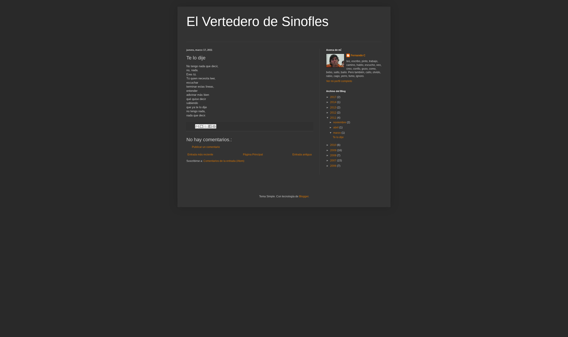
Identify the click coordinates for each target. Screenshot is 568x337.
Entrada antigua (302, 154)
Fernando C (358, 55)
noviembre (340, 122)
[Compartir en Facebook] (210, 126)
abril (336, 127)
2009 (333, 150)
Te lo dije (338, 137)
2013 (333, 107)
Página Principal (253, 154)
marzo (337, 132)
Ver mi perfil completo (339, 81)
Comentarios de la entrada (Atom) (223, 161)
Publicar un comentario (206, 147)
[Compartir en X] (205, 126)
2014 (333, 102)
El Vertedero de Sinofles (257, 21)
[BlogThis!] (201, 126)
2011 (333, 117)
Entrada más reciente (200, 154)
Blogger (303, 196)
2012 (333, 112)
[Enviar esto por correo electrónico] (197, 126)
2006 (333, 165)
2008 (333, 155)
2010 (333, 145)
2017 (333, 97)
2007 (333, 160)
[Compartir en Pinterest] (214, 126)
